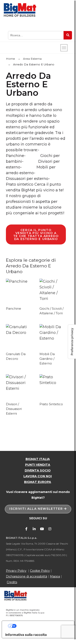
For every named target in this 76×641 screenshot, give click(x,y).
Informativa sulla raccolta (26, 635)
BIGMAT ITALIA (38, 459)
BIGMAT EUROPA (37, 482)
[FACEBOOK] (26, 528)
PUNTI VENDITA (37, 465)
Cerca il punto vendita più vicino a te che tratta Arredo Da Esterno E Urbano (36, 234)
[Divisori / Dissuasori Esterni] (19, 388)
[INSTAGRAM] (49, 528)
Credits (12, 582)
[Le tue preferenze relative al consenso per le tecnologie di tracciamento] (72, 342)
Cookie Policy (40, 571)
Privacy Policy (16, 571)
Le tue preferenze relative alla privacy (42, 626)
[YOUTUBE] (42, 528)
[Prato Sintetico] (52, 382)
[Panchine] (16, 281)
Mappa (55, 576)
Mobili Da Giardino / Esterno (47, 358)
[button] (38, 509)
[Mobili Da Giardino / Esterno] (52, 338)
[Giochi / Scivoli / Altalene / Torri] (52, 298)
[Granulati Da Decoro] (19, 332)
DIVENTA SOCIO (38, 470)
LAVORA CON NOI (37, 476)
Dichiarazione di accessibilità (26, 576)
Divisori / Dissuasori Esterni (14, 408)
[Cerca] (68, 35)
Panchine (13, 309)
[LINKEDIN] (34, 528)
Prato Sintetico (51, 404)
